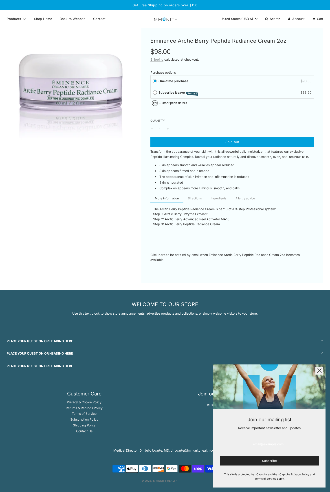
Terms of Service (84, 413)
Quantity (157, 120)
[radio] (155, 81)
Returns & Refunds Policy (84, 408)
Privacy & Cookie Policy (84, 402)
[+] (167, 128)
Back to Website (73, 19)
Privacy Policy (300, 474)
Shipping (156, 59)
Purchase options (163, 72)
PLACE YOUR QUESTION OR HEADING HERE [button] (40, 341)
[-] (152, 128)
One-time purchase (173, 81)
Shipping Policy (84, 425)
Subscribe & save (178, 92)
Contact (99, 19)
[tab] (166, 198)
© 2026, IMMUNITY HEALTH (159, 480)
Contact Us (84, 431)
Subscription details (173, 103)
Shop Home (43, 19)
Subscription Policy (84, 419)
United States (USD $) (237, 19)
